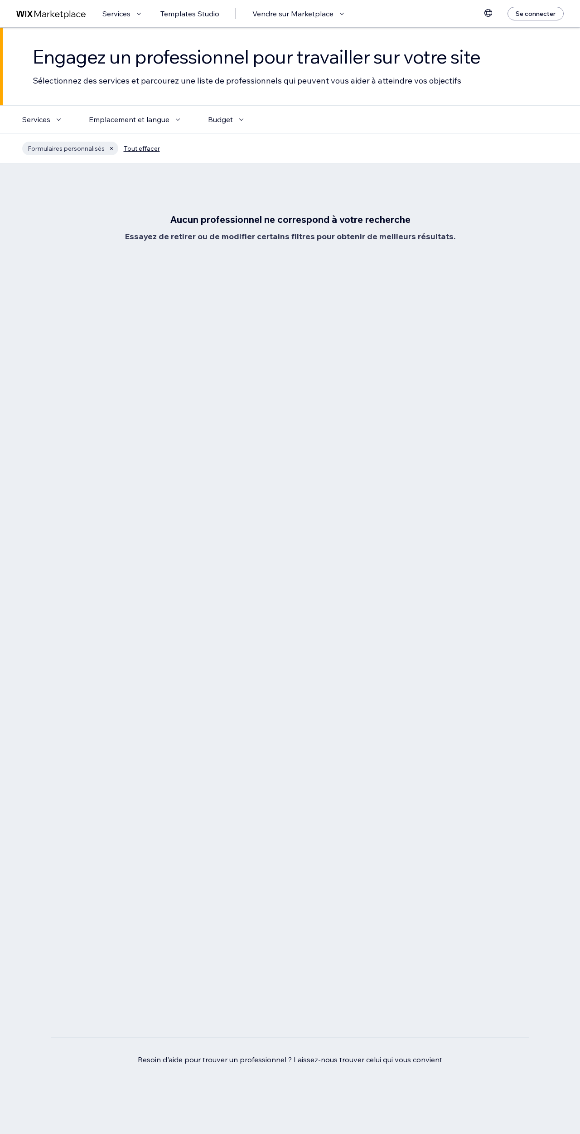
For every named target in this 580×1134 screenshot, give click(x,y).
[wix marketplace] (51, 14)
